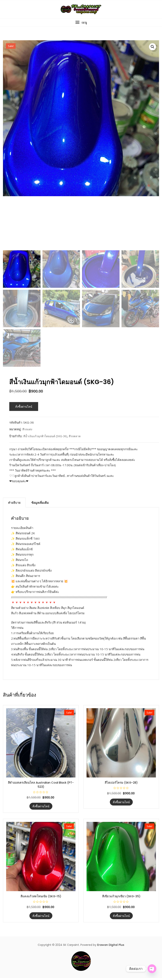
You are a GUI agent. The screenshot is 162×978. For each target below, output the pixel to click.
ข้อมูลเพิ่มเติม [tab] (40, 502)
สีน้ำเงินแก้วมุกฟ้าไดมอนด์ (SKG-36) (45, 436)
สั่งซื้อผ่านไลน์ (23, 406)
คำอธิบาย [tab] (14, 502)
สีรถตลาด (75, 436)
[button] (81, 22)
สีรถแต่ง (27, 429)
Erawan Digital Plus (110, 945)
